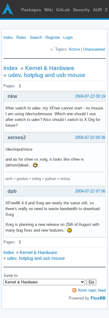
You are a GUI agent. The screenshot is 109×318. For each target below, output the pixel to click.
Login (68, 37)
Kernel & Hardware (49, 68)
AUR (97, 9)
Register (52, 37)
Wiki (48, 9)
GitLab (63, 9)
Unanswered (94, 49)
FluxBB (98, 298)
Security (81, 9)
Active (74, 49)
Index (8, 37)
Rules (21, 37)
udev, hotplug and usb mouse (46, 75)
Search (36, 37)
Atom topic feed (92, 290)
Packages (31, 9)
